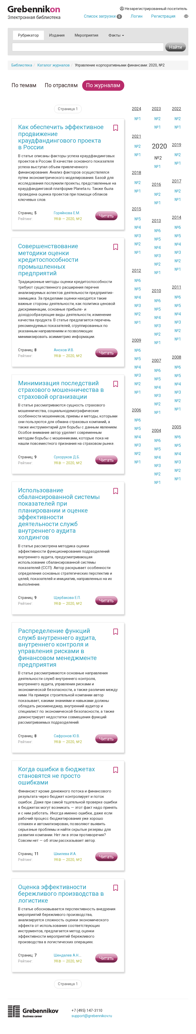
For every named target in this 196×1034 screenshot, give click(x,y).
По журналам (103, 85)
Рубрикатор (28, 35)
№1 (137, 118)
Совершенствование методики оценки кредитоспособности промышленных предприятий (48, 260)
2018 (136, 173)
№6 (178, 227)
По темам (23, 85)
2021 (136, 136)
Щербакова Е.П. (67, 598)
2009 (136, 340)
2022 (176, 109)
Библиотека (21, 65)
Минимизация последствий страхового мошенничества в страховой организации (61, 390)
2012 (136, 271)
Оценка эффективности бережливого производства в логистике (61, 893)
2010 (156, 291)
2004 (156, 431)
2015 (136, 209)
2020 (158, 146)
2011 (176, 287)
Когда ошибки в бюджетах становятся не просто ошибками (56, 776)
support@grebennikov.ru (91, 1016)
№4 (137, 227)
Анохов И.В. (64, 350)
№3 (137, 235)
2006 (136, 410)
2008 (176, 357)
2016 (156, 185)
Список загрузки (102, 16)
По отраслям (61, 85)
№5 (137, 219)
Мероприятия (86, 35)
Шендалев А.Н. (66, 955)
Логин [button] (136, 16)
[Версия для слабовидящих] (186, 16)
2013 (156, 221)
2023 (156, 109)
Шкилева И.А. (65, 854)
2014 (176, 217)
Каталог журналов (53, 65)
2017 (176, 181)
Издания (57, 35)
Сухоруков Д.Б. (67, 457)
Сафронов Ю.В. (67, 736)
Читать (106, 216)
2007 (156, 361)
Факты (114, 35)
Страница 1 (68, 109)
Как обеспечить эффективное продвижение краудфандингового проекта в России (61, 137)
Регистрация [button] (163, 16)
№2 (157, 118)
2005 (176, 427)
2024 (136, 109)
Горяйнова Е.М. (67, 213)
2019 (176, 145)
